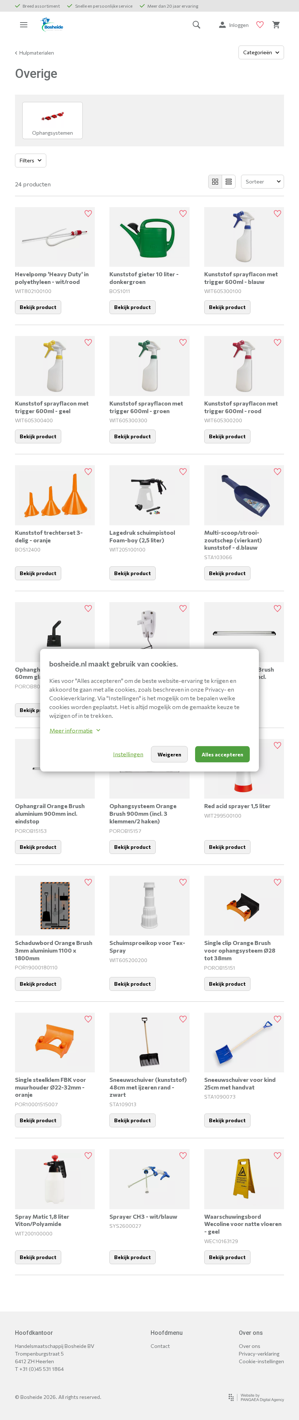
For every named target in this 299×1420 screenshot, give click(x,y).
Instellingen (128, 754)
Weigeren (169, 754)
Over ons (249, 1346)
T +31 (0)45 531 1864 (39, 1369)
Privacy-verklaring (259, 1353)
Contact (160, 1346)
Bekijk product (38, 307)
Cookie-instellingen (261, 1361)
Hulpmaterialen (36, 53)
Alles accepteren (222, 754)
